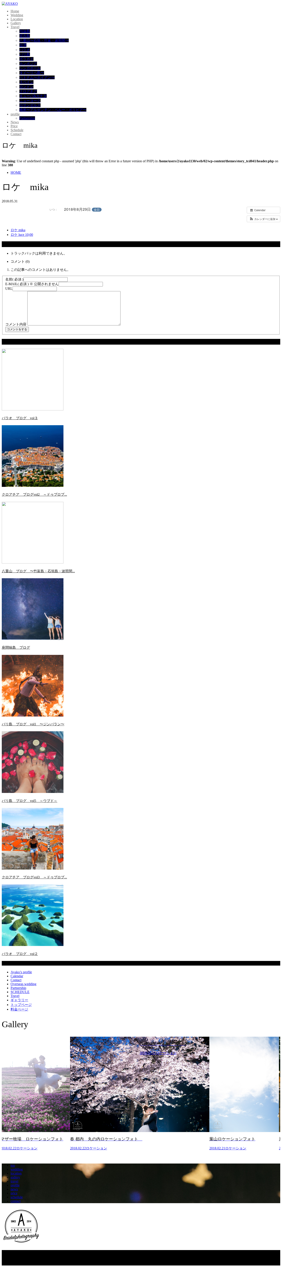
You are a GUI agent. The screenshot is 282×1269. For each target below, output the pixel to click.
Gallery (16, 23)
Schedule (17, 130)
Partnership (27, 118)
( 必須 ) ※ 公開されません (32, 284)
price (14, 1193)
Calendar (17, 976)
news (14, 1189)
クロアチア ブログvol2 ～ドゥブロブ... (34, 494)
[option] (36, 1095)
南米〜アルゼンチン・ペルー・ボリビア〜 (52, 110)
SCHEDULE (20, 992)
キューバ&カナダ (33, 96)
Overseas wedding (23, 984)
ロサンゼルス (30, 105)
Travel (15, 27)
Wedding (17, 15)
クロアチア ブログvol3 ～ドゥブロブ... (34, 877)
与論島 (24, 31)
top (13, 1165)
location (16, 1173)
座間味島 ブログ (16, 647)
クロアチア (28, 91)
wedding (17, 1169)
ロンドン (26, 87)
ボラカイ (26, 59)
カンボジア (28, 63)
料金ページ (19, 1009)
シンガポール (30, 68)
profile (15, 114)
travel (14, 1181)
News (15, 122)
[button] (263, 219)
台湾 (22, 45)
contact (15, 1201)
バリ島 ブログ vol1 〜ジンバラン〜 (33, 724)
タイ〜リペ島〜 (31, 73)
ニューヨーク (30, 100)
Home (15, 11)
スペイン (26, 82)
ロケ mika (18, 230)
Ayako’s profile (21, 972)
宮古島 (24, 36)
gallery (15, 1177)
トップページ (21, 1005)
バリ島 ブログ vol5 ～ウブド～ (29, 801)
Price (14, 126)
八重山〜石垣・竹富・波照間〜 (44, 40)
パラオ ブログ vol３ (20, 418)
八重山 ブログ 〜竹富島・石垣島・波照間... (38, 571)
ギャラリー (19, 1000)
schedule (17, 1197)
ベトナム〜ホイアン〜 (37, 77)
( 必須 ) (14, 279)
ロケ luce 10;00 (22, 234)
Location (17, 19)
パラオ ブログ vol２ (20, 954)
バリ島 (24, 54)
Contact (16, 134)
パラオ (24, 50)
